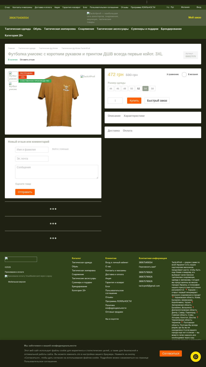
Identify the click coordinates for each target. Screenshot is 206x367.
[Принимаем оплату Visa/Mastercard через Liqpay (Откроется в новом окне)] (28, 276)
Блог (85, 7)
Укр (167, 7)
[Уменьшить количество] (110, 100)
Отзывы (124, 7)
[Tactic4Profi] (88, 76)
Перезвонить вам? (147, 267)
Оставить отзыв (27, 60)
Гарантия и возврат (71, 7)
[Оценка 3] (46, 184)
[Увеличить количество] (120, 100)
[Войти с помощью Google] (77, 149)
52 (138, 88)
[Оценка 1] (36, 184)
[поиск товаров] (198, 32)
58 (152, 88)
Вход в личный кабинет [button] (116, 262)
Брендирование (171, 29)
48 (124, 88)
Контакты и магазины (22, 7)
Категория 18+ (14, 35)
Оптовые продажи (114, 312)
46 (118, 88)
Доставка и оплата (43, 7)
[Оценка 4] (51, 184)
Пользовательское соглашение (104, 7)
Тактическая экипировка (60, 29)
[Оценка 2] (41, 184)
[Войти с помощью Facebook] (72, 149)
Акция (57, 7)
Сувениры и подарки (144, 29)
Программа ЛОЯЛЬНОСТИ (143, 7)
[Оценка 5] (57, 184)
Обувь (37, 29)
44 (111, 88)
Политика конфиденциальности (115, 306)
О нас (7, 7)
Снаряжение (86, 29)
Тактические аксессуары (113, 29)
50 (131, 88)
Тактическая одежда (18, 29)
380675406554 (19, 17)
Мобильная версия (17, 282)
